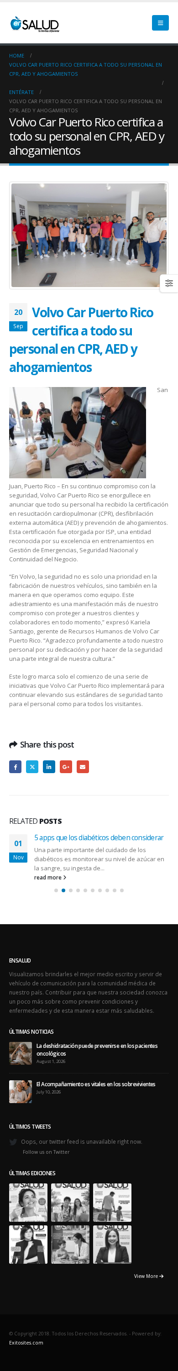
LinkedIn (49, 766)
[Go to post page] (20, 1052)
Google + (66, 766)
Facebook (15, 766)
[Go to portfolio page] (28, 1201)
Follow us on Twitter (46, 1152)
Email (83, 766)
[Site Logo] (34, 23)
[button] (160, 23)
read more (48, 877)
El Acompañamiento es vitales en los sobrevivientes (96, 1084)
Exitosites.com (26, 1343)
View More (146, 1276)
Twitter (32, 766)
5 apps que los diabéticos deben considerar (98, 837)
